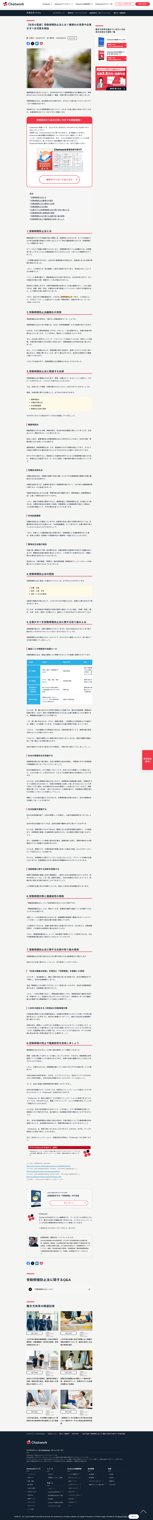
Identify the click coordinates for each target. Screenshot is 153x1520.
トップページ (31, 1474)
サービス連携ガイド (74, 1474)
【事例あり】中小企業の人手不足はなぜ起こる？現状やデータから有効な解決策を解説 (76, 1420)
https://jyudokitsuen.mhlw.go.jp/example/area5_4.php (44, 1176)
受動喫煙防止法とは (38, 197)
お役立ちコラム (34, 13)
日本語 (111, 1474)
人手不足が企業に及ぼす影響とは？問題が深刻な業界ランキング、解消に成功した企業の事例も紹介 (76, 1342)
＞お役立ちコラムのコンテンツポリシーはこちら (57, 1228)
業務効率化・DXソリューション (100, 13)
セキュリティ (31, 1505)
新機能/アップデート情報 (55, 1477)
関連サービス (31, 1498)
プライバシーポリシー (95, 1481)
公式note (71, 1498)
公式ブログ (71, 1491)
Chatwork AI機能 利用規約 (55, 1502)
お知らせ (50, 1474)
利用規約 (50, 1499)
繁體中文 (111, 1481)
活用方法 (30, 1495)
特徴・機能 (31, 1481)
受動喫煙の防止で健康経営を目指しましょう (47, 219)
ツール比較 (31, 1509)
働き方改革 (34, 1333)
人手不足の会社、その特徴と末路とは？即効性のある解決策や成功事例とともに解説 (42, 1419)
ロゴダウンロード (73, 1484)
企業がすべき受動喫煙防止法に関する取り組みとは (50, 210)
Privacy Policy (123, 1516)
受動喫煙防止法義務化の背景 (42, 200)
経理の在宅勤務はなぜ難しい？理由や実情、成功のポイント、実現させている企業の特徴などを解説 (76, 1381)
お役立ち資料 (31, 1488)
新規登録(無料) (147, 760)
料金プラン (31, 1477)
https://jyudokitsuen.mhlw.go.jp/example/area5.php (43, 1171)
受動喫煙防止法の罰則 (39, 207)
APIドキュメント (73, 1477)
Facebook (71, 1502)
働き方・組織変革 (119, 13)
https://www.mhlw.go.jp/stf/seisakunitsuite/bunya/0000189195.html (49, 1166)
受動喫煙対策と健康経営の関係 (42, 213)
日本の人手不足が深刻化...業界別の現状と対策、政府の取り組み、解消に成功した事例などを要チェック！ (42, 1381)
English (111, 1477)
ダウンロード (31, 1502)
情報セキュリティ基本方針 (96, 1484)
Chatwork (13, 4)
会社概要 (91, 1474)
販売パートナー (72, 1481)
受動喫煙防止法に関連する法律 (42, 204)
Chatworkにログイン (102, 4)
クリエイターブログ (74, 1495)
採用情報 (91, 1477)
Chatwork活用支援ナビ (54, 1492)
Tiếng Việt (112, 1484)
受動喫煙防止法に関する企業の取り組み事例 (47, 216)
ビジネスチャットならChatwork (36, 1433)
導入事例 (30, 1484)
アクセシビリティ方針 (54, 1506)
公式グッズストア (73, 1488)
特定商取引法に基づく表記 (55, 1495)
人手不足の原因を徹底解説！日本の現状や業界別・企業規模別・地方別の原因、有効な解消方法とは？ (42, 1342)
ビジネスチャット (59, 13)
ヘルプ (50, 1488)
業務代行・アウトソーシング (77, 13)
